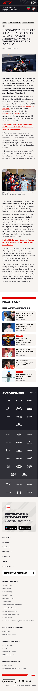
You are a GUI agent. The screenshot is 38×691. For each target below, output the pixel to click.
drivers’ (17, 113)
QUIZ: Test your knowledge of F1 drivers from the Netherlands (24, 340)
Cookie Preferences (9, 634)
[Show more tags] (3, 26)
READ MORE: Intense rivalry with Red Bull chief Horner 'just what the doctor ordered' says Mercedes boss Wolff (17, 126)
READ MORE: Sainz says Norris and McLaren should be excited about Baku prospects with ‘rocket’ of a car (18, 242)
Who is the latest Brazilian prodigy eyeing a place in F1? (24, 363)
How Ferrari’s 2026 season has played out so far (25, 351)
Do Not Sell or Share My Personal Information (18, 621)
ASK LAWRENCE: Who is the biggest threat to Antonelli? (24, 376)
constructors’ (6, 113)
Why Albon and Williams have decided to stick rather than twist (24, 326)
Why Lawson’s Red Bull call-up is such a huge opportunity (24, 315)
